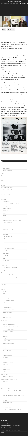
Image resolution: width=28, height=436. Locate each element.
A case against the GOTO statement (10, 267)
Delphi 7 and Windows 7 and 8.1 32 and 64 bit (12, 390)
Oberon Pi (6, 255)
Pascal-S (4, 225)
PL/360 (4, 215)
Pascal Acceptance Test (7, 189)
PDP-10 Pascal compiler (7, 312)
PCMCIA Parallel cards (7, 402)
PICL (4, 258)
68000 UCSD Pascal (7, 350)
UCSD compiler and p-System (9, 324)
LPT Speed (5, 400)
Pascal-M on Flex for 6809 (9, 300)
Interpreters (5, 367)
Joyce (4, 279)
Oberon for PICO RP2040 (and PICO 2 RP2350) (10, 430)
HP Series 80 (5, 357)
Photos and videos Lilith (9, 248)
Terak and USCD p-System (8, 331)
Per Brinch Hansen (5, 272)
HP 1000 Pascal (4, 381)
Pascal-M (4, 296)
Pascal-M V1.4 (7, 302)
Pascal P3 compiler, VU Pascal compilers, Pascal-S (11, 427)
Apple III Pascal (7, 340)
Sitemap (2, 178)
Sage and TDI (5, 360)
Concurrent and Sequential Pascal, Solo (10, 274)
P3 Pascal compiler (8, 238)
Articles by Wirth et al (7, 206)
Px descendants (4, 289)
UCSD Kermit (5, 364)
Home (11, 9)
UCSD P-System (4, 320)
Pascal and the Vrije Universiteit (7, 163)
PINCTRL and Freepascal (8, 386)
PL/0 (4, 232)
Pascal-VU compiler (7, 168)
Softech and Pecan (6, 345)
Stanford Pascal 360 (7, 317)
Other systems (5, 352)
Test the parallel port (7, 407)
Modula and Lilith (6, 244)
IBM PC (4, 348)
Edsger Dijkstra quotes (7, 270)
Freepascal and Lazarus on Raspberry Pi (9, 384)
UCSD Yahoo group (7, 371)
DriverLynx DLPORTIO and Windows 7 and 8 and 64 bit (13, 395)
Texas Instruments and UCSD (8, 343)
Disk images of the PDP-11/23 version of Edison (10, 425)
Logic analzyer (6, 397)
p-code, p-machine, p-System (8, 329)
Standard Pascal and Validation (7, 187)
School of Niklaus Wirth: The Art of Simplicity (11, 203)
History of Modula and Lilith (9, 245)
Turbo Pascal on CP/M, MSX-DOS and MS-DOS (12, 409)
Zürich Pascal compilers (7, 222)
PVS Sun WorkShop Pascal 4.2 (9, 191)
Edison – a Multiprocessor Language (10, 277)
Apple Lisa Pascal (4, 374)
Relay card (5, 404)
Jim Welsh (3, 287)
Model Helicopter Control (8, 262)
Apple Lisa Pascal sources (8, 376)
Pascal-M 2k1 (7, 305)
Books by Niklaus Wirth (7, 208)
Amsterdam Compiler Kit (7, 170)
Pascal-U (4, 165)
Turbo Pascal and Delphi (6, 388)
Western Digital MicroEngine (8, 334)
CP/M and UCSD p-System (8, 362)
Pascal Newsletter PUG (5, 194)
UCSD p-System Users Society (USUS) (10, 326)
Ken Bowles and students (8, 322)
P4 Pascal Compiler (8, 241)
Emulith (5, 250)
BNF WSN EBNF (6, 210)
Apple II (5, 338)
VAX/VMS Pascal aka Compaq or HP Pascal (9, 379)
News (2, 180)
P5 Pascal (5, 291)
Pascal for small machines (14, 1)
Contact (12, 14)
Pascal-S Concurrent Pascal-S (10, 227)
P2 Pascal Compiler (8, 236)
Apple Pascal (5, 336)
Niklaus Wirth (3, 199)
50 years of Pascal (6, 201)
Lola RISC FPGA (6, 260)
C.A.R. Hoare (3, 284)
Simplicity (3, 185)
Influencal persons (19, 9)
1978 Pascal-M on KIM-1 (9, 309)
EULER (4, 213)
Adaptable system (6, 369)
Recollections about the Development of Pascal (12, 220)
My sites (2, 182)
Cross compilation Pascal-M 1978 (10, 298)
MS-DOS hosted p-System (8, 355)
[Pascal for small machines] (14, 26)
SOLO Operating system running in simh (9, 423)
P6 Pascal (5, 293)
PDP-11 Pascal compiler (7, 315)
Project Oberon (6, 253)
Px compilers (5, 234)
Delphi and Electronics (7, 393)
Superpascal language (7, 281)
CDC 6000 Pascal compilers (8, 229)
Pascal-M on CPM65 (8, 307)
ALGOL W (5, 218)
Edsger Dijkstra (4, 265)
